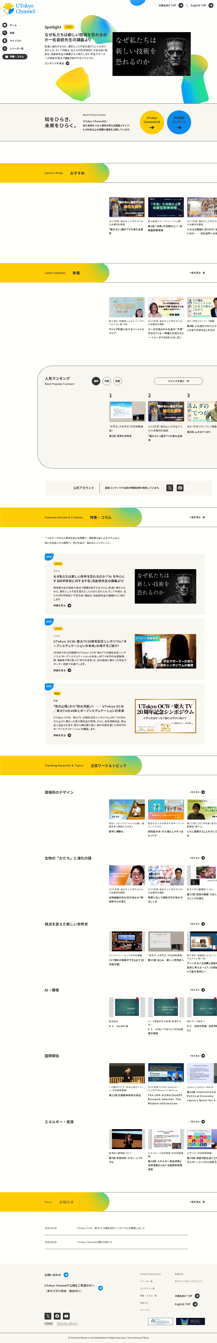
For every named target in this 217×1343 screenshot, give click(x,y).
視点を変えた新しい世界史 (66, 924)
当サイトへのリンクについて (188, 1281)
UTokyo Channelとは (150, 1274)
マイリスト (145, 1309)
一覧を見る (195, 272)
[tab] (180, 80)
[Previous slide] (37, 54)
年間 (117, 381)
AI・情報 (52, 990)
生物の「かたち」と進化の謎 (68, 858)
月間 (106, 381)
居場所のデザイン (59, 792)
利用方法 (179, 1274)
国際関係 (52, 1055)
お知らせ (144, 1302)
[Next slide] (198, 54)
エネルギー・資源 (59, 1121)
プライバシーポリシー (67, 1323)
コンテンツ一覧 (147, 1288)
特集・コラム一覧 (148, 1295)
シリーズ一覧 (146, 1281)
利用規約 (49, 1323)
